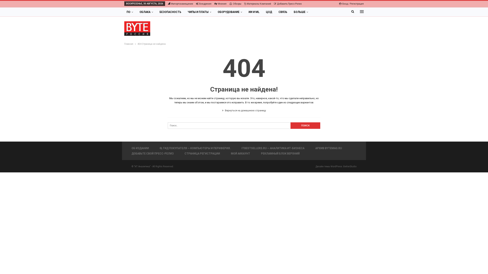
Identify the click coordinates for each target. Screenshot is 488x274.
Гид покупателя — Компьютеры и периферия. (197, 148)
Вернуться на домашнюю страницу (245, 110)
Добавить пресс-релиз (289, 3)
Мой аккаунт (240, 153)
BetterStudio (349, 166)
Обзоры (237, 3)
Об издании (140, 148)
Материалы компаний (259, 3)
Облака (145, 12)
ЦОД (269, 12)
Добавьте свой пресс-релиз (153, 153)
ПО (128, 12)
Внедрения (205, 3)
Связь (283, 12)
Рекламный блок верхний (280, 153)
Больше (299, 12)
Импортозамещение (182, 3)
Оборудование (228, 12)
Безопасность (170, 12)
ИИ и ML (254, 12)
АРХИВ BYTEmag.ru (328, 148)
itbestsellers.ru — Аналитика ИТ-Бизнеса (273, 148)
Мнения (222, 3)
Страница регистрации (202, 153)
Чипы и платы (198, 12)
